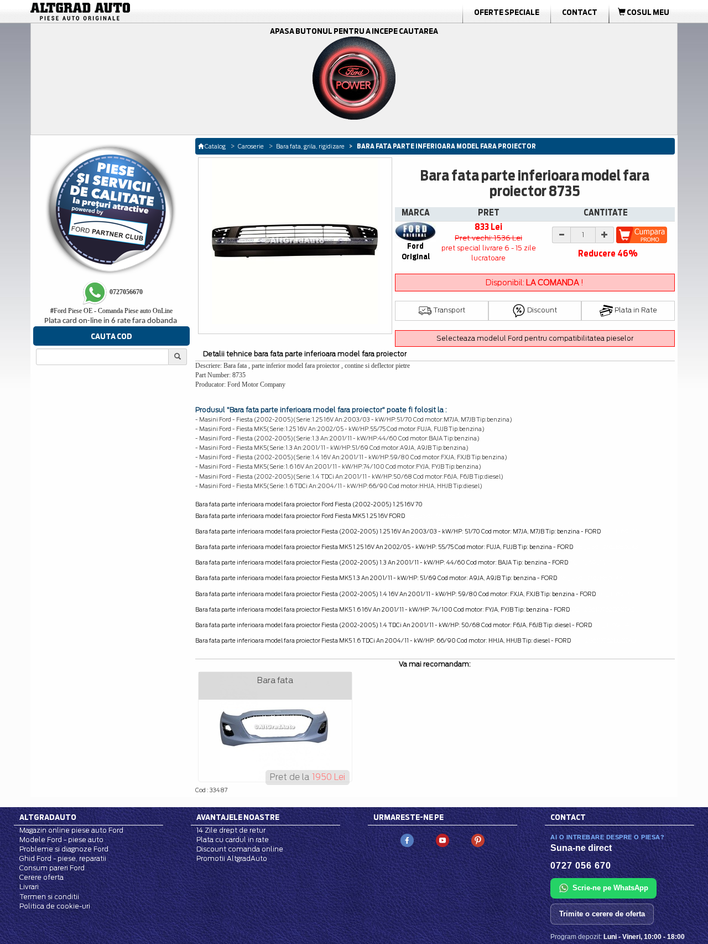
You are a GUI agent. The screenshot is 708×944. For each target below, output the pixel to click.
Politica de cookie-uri (54, 906)
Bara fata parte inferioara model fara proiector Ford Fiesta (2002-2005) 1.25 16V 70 (309, 504)
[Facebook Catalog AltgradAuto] (407, 839)
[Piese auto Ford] (132, 12)
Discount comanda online (239, 849)
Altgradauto (47, 817)
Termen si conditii (49, 896)
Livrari (29, 887)
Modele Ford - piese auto (61, 839)
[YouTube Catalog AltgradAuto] (442, 839)
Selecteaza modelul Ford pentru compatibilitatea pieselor (534, 338)
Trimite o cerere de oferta (602, 914)
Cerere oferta (41, 877)
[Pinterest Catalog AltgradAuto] (478, 839)
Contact (579, 12)
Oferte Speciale (506, 12)
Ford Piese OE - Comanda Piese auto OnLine (111, 311)
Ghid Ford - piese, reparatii (62, 858)
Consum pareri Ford (52, 868)
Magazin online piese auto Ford (71, 830)
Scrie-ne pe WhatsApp (610, 888)
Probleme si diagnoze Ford (63, 849)
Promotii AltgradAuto (231, 858)
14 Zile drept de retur (231, 830)
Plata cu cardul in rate (232, 839)
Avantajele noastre (237, 817)
